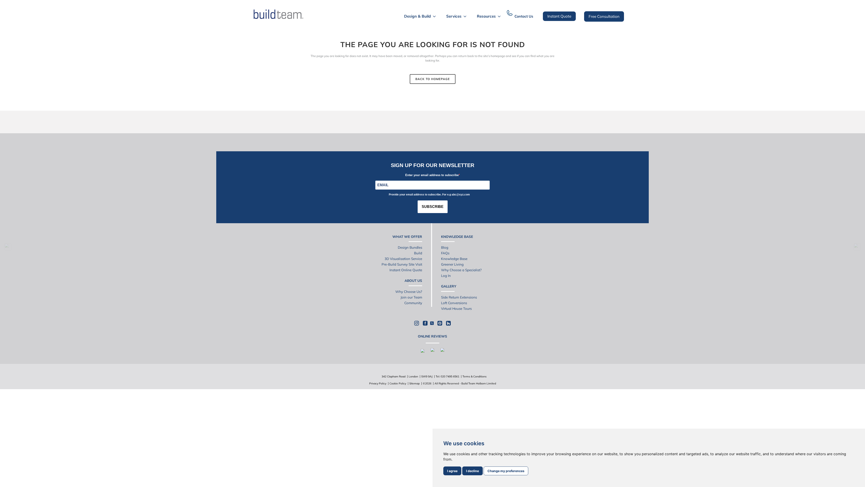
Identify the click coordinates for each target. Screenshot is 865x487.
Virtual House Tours (456, 308)
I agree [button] (452, 471)
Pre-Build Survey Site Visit (402, 264)
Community (413, 303)
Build (418, 253)
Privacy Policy (377, 383)
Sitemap (414, 383)
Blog (444, 247)
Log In (446, 275)
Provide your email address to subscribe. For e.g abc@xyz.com (429, 194)
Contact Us (523, 16)
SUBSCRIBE (433, 207)
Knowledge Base (454, 259)
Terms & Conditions (474, 376)
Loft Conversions (454, 303)
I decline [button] (472, 471)
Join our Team (411, 297)
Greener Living (452, 264)
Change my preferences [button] (505, 471)
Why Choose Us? (408, 291)
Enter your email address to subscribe (432, 175)
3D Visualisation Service (403, 259)
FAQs (445, 253)
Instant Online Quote (405, 270)
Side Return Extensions (459, 297)
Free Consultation (604, 16)
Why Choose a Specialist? (461, 270)
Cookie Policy (397, 383)
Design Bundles (410, 247)
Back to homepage (432, 79)
